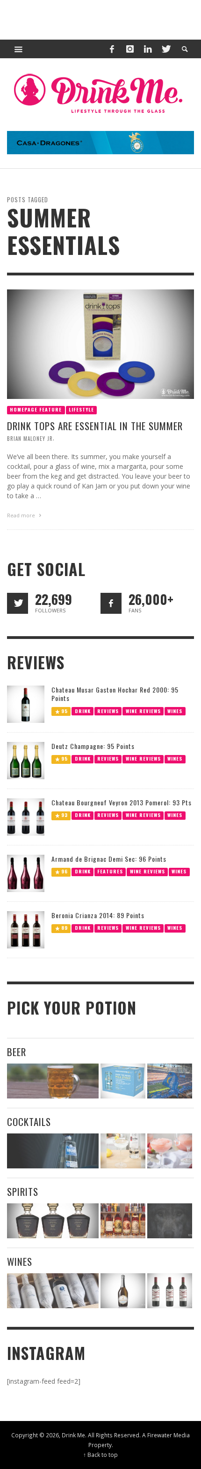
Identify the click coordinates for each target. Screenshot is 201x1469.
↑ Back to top (100, 1454)
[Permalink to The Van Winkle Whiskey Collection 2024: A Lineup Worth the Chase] (122, 1220)
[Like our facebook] (111, 603)
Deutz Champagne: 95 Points (93, 746)
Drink (83, 710)
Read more (21, 514)
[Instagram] (130, 49)
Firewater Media (168, 1435)
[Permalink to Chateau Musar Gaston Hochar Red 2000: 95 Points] (25, 703)
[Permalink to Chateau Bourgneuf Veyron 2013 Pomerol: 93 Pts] (25, 816)
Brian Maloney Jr (30, 438)
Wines (174, 710)
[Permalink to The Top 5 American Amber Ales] (53, 1081)
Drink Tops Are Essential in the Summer (95, 425)
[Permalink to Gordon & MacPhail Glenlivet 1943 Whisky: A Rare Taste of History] (53, 1220)
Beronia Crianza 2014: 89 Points (97, 915)
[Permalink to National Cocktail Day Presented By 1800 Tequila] (53, 1150)
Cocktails (29, 1121)
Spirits (22, 1191)
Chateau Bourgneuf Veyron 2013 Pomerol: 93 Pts (121, 802)
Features (110, 871)
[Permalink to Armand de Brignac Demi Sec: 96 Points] (25, 872)
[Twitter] (165, 49)
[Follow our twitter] (17, 603)
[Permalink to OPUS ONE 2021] (53, 1290)
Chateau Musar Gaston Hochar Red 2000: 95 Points (115, 694)
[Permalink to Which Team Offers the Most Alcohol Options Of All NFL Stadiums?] (169, 1081)
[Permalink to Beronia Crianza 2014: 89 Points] (25, 929)
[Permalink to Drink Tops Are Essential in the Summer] (100, 343)
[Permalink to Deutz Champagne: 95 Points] (25, 759)
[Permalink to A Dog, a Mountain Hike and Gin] (169, 1220)
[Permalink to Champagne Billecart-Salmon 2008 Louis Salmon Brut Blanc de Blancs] (122, 1290)
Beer (16, 1051)
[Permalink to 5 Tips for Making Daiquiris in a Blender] (169, 1150)
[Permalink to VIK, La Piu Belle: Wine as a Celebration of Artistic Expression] (169, 1290)
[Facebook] (112, 49)
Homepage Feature (36, 408)
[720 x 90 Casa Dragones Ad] (100, 141)
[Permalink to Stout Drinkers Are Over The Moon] (122, 1081)
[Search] (18, 49)
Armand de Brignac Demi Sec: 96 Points (108, 859)
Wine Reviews (143, 710)
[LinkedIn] (148, 49)
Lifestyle (81, 408)
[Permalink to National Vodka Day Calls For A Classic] (122, 1150)
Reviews (108, 710)
